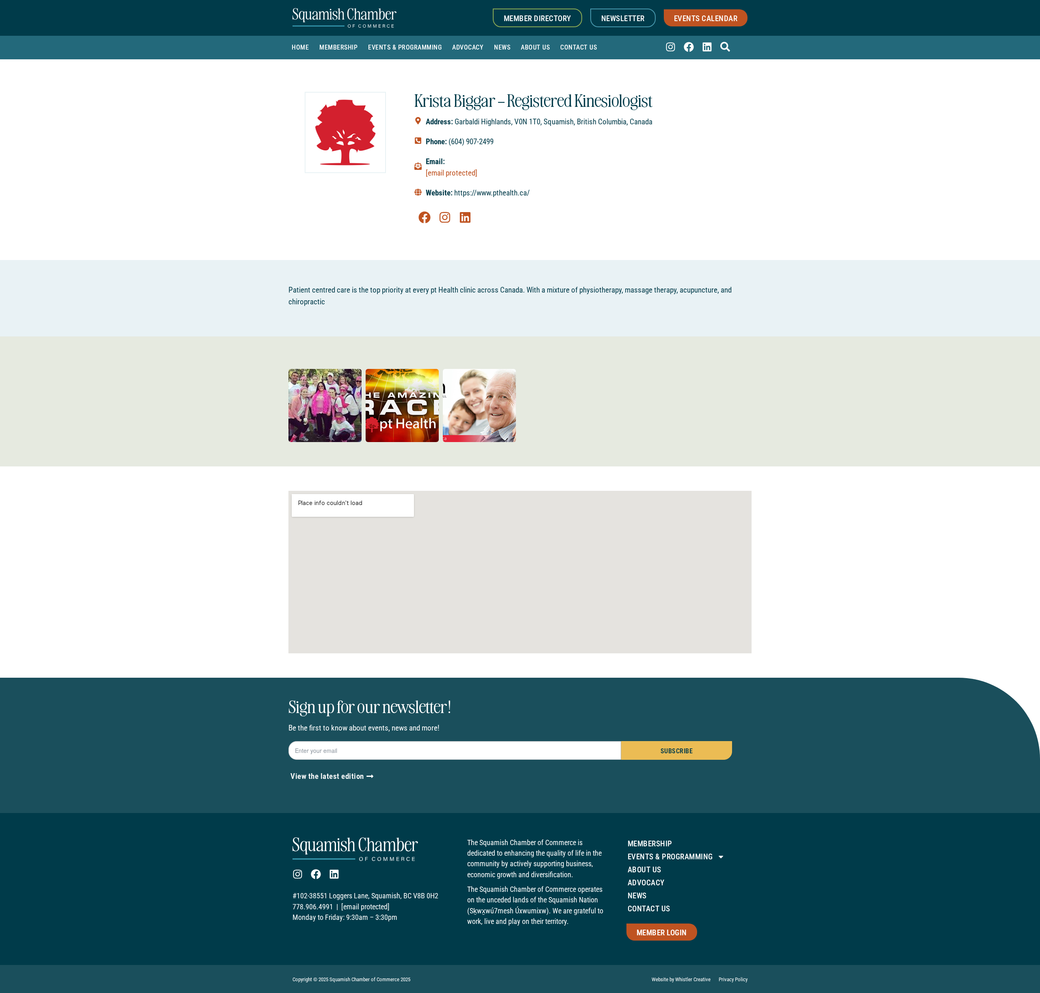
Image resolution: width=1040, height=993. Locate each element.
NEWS (502, 47)
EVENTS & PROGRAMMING (405, 47)
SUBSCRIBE (677, 751)
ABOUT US (535, 47)
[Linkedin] (707, 47)
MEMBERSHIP (338, 47)
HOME (300, 47)
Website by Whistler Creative (681, 979)
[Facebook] (689, 47)
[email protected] (451, 173)
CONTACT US (578, 47)
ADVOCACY (467, 47)
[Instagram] (670, 47)
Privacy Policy (733, 979)
